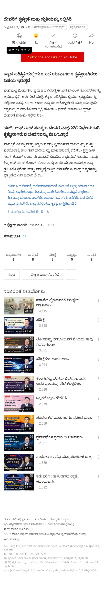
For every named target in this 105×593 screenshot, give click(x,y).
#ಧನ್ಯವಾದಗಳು (78, 27)
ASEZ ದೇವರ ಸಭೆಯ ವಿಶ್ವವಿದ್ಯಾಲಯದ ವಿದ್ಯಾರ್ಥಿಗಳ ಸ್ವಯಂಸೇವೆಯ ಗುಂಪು (45, 534)
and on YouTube (52, 57)
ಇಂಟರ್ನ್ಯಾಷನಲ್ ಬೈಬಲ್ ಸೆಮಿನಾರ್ (23, 524)
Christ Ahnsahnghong (59, 524)
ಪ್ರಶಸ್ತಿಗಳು (40, 519)
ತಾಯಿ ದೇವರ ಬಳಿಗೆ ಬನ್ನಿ (17, 529)
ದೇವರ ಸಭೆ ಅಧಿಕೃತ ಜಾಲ (17, 519)
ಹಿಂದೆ (11, 274)
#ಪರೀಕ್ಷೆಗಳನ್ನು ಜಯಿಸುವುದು (49, 27)
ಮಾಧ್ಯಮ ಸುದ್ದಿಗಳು (60, 519)
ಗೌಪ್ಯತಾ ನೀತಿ (90, 570)
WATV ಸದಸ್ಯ (11, 539)
